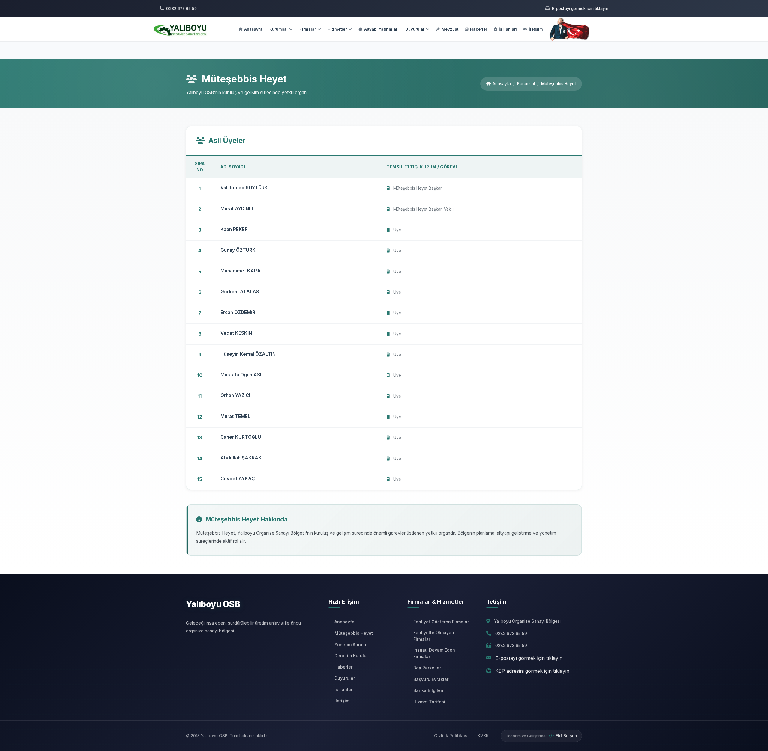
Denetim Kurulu (350, 655)
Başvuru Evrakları (431, 679)
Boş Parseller (427, 667)
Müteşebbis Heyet (353, 633)
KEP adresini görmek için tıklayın (532, 671)
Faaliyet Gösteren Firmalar (441, 621)
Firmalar (307, 29)
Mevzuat (450, 29)
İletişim (536, 29)
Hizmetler (337, 29)
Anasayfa (253, 29)
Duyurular (414, 29)
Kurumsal (278, 29)
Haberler (478, 29)
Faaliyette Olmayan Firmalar (433, 636)
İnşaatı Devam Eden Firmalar (434, 653)
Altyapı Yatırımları (381, 29)
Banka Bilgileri (428, 690)
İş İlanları (508, 29)
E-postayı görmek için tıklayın (528, 658)
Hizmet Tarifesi (429, 701)
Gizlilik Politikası (451, 735)
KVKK (483, 735)
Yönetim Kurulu (350, 644)
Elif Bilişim (566, 735)
